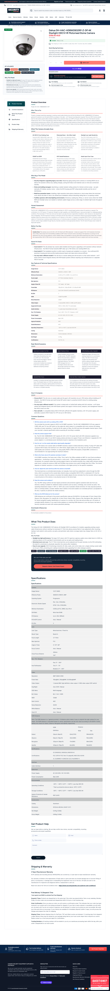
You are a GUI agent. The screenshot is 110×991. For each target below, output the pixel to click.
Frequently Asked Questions (84, 1)
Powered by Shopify (23, 988)
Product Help (15, 124)
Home (9, 25)
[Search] (31, 10)
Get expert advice (98, 76)
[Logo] (13, 10)
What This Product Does (17, 114)
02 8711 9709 (9, 5)
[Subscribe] (68, 972)
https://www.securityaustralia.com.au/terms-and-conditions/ (77, 885)
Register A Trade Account (79, 973)
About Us (75, 966)
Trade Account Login (70, 1)
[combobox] (61, 10)
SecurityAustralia (15, 988)
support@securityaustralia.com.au (19, 5)
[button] (104, 10)
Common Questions (17, 109)
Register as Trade (58, 1)
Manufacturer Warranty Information (81, 977)
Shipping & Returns (77, 975)
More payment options (53, 71)
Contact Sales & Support (100, 1)
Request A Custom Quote (79, 970)
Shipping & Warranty (17, 129)
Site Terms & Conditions (78, 979)
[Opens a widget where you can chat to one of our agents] (99, 982)
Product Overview (17, 104)
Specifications (16, 119)
